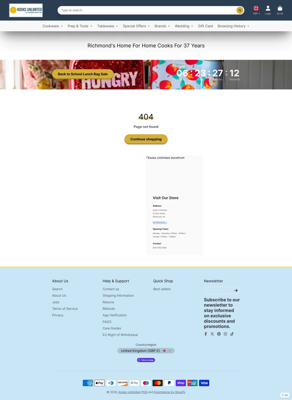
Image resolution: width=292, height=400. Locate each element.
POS (144, 392)
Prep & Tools (78, 26)
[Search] (239, 10)
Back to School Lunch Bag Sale (83, 74)
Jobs (55, 302)
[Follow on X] (212, 334)
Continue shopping (146, 139)
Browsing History (232, 26)
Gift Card (205, 26)
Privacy (57, 315)
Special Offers (134, 26)
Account (268, 10)
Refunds (109, 309)
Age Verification (115, 315)
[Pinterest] (219, 334)
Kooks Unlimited (130, 392)
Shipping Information (118, 295)
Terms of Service (65, 309)
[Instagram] (225, 334)
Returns (108, 302)
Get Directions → (160, 222)
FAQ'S (107, 322)
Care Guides (112, 328)
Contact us (111, 289)
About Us (59, 295)
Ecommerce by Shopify (169, 392)
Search (57, 289)
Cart (280, 10)
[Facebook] (206, 334)
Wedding (182, 26)
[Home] (26, 10)
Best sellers (162, 289)
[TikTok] (232, 334)
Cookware (50, 26)
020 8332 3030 (160, 248)
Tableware (105, 26)
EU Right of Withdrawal (120, 335)
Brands (160, 26)
